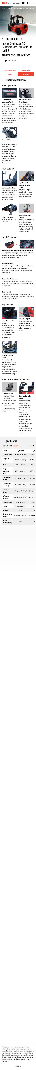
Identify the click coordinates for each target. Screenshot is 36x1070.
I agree (18, 1066)
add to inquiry (11, 61)
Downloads (26, 74)
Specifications (26, 70)
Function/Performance (10, 70)
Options (10, 74)
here (3, 1059)
